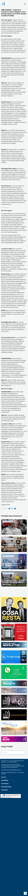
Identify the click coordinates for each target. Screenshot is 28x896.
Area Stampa (4, 780)
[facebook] (9, 508)
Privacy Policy (5, 783)
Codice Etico (4, 790)
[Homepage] (3, 4)
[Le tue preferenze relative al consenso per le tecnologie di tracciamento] (25, 893)
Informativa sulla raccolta (6, 797)
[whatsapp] (15, 508)
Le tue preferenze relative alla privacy (12, 795)
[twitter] (12, 508)
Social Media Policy (6, 786)
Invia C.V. (3, 777)
